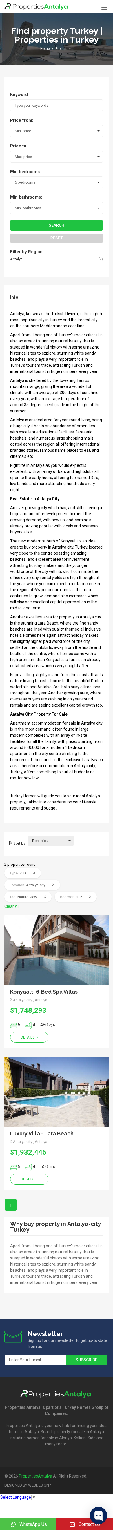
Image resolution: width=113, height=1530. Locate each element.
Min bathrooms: (26, 197)
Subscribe (86, 1359)
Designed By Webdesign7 (27, 1485)
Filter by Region (26, 251)
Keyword (19, 94)
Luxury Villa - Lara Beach (42, 1133)
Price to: (19, 145)
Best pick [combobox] (40, 840)
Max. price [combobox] (23, 157)
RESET (56, 238)
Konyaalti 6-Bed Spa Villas (44, 992)
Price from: (21, 120)
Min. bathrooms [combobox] (28, 208)
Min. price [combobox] (23, 131)
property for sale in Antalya (79, 1431)
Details (28, 1037)
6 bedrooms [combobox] (25, 182)
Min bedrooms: (25, 171)
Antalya (16, 259)
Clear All (11, 906)
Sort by (18, 843)
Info (14, 297)
